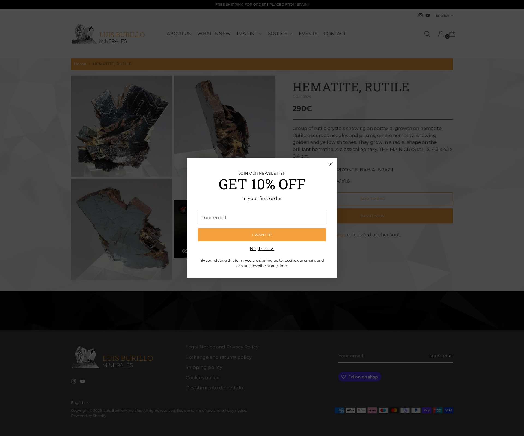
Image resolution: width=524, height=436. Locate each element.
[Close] (330, 164)
